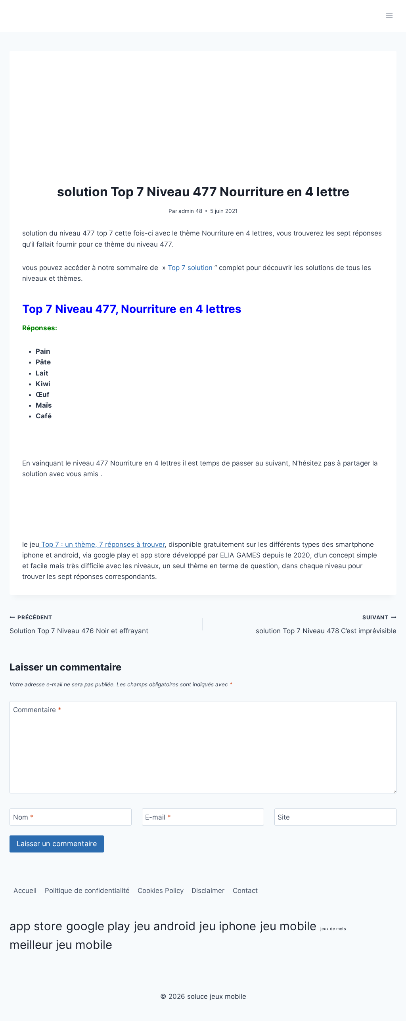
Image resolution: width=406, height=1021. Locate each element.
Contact (245, 891)
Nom (23, 817)
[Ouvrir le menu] (389, 16)
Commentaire (37, 710)
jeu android (164, 926)
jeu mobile (288, 926)
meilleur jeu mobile (61, 945)
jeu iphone (227, 926)
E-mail (158, 817)
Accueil (24, 891)
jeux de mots (333, 928)
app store (36, 926)
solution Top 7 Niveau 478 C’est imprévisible (326, 624)
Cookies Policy (161, 891)
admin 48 (190, 211)
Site (284, 817)
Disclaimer (208, 891)
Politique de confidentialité (87, 891)
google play (98, 926)
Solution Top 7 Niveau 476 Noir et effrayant (79, 624)
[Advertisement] (203, 122)
